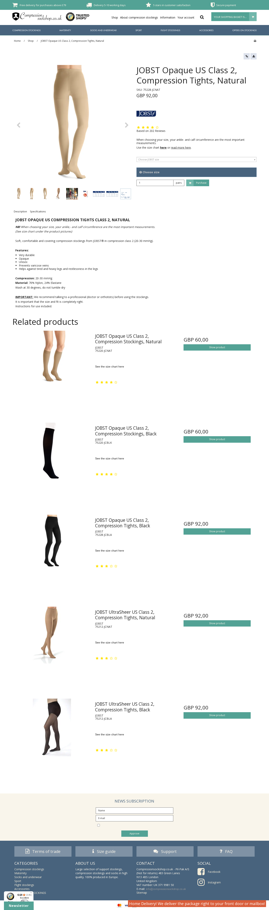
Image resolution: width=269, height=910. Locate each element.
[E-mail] (134, 818)
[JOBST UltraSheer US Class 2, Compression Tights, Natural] (52, 646)
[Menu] (31, 893)
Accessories (206, 30)
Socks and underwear (103, 30)
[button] (247, 56)
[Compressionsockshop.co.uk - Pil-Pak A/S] (37, 16)
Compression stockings (26, 30)
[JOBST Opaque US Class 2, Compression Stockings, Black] (52, 462)
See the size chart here (109, 366)
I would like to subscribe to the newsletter (137, 825)
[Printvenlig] (255, 40)
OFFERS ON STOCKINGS (244, 30)
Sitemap (141, 892)
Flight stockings (170, 30)
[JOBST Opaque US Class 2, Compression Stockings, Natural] (52, 370)
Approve (134, 833)
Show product (217, 347)
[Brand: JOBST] (146, 114)
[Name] (134, 810)
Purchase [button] (201, 182)
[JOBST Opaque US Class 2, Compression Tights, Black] (52, 554)
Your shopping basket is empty (233, 17)
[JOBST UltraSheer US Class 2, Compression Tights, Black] (52, 738)
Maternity (65, 30)
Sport (138, 30)
